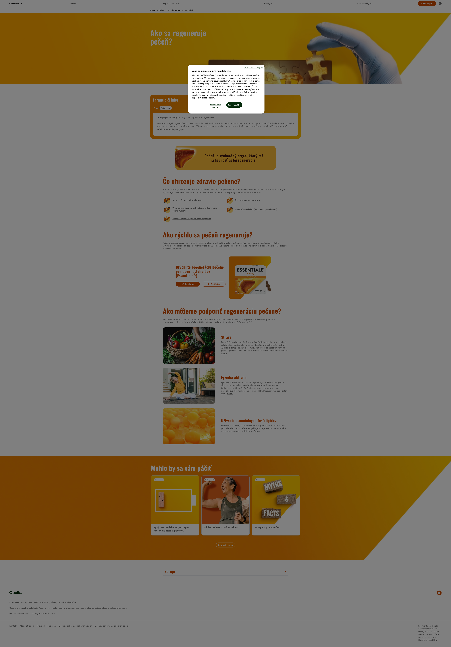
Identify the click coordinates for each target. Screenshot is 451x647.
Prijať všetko (234, 105)
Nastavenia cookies (215, 106)
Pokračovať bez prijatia (253, 68)
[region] (226, 89)
